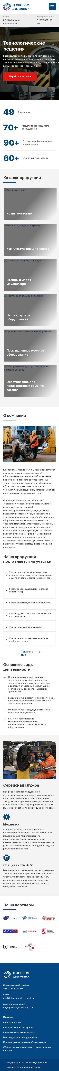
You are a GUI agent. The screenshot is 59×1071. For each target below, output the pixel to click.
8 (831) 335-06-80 (13, 988)
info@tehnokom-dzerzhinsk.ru (18, 998)
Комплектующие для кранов (18, 1027)
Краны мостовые (12, 1022)
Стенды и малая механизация (19, 1032)
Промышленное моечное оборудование (24, 1042)
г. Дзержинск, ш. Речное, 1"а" (18, 1007)
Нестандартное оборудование (20, 1037)
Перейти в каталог (20, 76)
